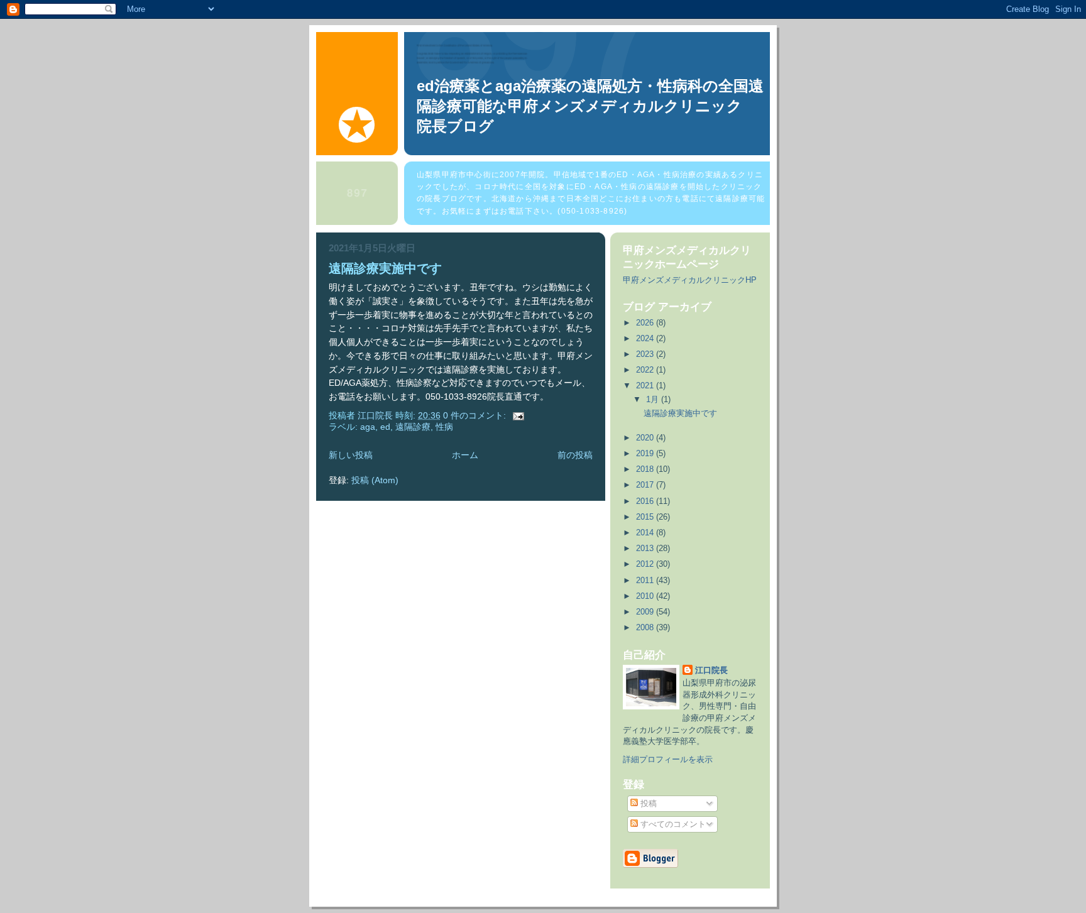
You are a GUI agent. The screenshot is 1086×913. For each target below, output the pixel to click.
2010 (646, 596)
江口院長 (711, 670)
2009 (646, 611)
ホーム (465, 455)
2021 (646, 385)
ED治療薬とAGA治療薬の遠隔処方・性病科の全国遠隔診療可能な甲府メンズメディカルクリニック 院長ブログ (602, 105)
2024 (646, 338)
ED (385, 427)
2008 (646, 627)
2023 (646, 354)
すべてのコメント (672, 824)
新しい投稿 (351, 455)
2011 (646, 580)
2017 (646, 484)
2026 (646, 322)
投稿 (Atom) (374, 480)
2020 (646, 437)
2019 (646, 453)
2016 (646, 501)
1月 (653, 399)
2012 (646, 564)
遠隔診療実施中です (385, 268)
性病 (444, 427)
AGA (367, 427)
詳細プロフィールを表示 (668, 759)
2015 (646, 517)
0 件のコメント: (475, 415)
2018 (646, 469)
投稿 (647, 803)
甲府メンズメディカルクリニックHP (690, 280)
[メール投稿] (517, 415)
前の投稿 (575, 455)
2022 (646, 369)
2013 (646, 548)
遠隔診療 (413, 427)
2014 (646, 532)
